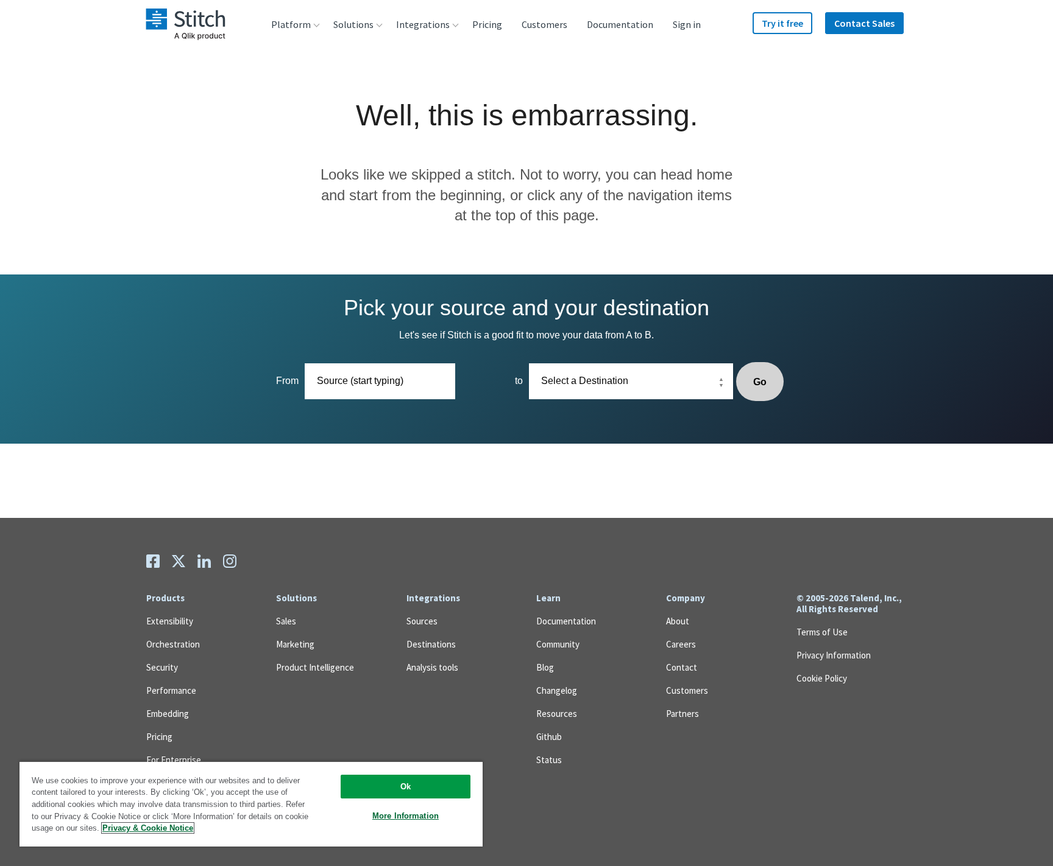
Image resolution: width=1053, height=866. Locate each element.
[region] (251, 804)
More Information (405, 815)
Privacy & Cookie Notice (147, 828)
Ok (405, 786)
